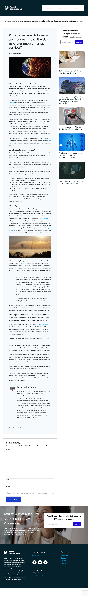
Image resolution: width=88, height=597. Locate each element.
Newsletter (64, 563)
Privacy (42, 575)
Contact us (38, 555)
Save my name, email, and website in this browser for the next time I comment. (31, 493)
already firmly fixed (44, 324)
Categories (62, 8)
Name (8, 473)
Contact (63, 560)
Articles (63, 558)
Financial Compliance (14, 21)
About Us (49, 8)
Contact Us (76, 8)
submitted (12, 102)
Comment (9, 449)
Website (8, 486)
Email (8, 479)
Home (5, 21)
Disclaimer (35, 575)
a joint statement (44, 218)
